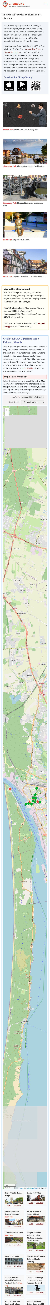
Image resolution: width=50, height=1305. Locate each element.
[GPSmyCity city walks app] (16, 4)
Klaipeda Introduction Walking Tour (31, 166)
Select (9, 1205)
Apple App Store (33, 49)
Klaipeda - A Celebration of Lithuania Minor (29, 276)
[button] (37, 802)
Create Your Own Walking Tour (26, 129)
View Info (17, 1205)
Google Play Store (12, 52)
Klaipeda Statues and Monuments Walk (23, 204)
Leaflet (21, 1188)
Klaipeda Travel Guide (21, 239)
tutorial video (28, 368)
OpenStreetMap (32, 1188)
